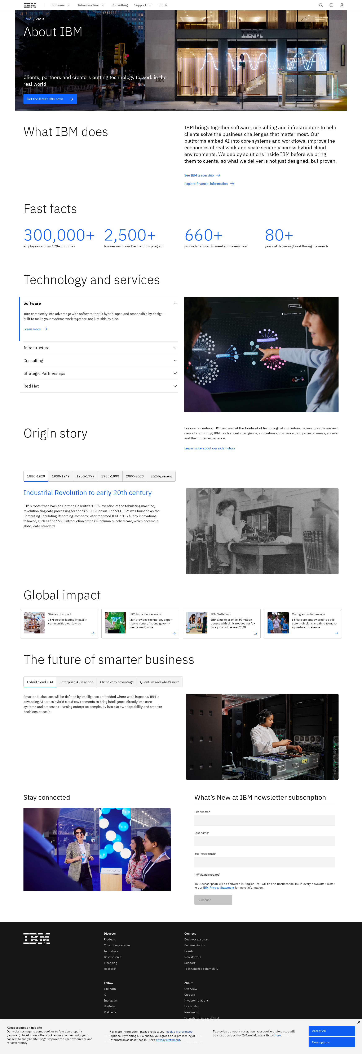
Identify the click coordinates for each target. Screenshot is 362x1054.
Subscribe (204, 900)
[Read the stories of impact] (71, 633)
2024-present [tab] (161, 476)
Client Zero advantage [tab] (116, 682)
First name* (202, 812)
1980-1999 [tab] (110, 476)
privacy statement (168, 1040)
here (278, 1035)
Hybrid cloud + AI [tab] (40, 682)
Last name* (201, 833)
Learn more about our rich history (210, 448)
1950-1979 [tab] (85, 476)
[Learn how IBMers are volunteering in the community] (315, 633)
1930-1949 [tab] (61, 476)
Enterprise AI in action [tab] (76, 682)
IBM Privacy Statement (218, 887)
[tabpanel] (181, 531)
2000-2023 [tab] (135, 476)
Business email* (205, 854)
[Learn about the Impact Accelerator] (152, 633)
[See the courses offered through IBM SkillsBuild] (234, 633)
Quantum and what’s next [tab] (159, 682)
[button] (331, 5)
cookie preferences (179, 1032)
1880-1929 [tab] (36, 476)
